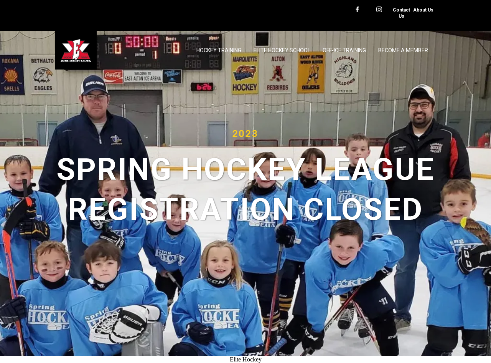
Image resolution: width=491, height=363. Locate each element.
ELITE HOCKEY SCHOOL (282, 50)
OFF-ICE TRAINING (344, 50)
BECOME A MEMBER (403, 50)
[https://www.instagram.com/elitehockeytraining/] (379, 8)
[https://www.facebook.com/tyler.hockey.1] (357, 8)
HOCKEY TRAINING (218, 50)
